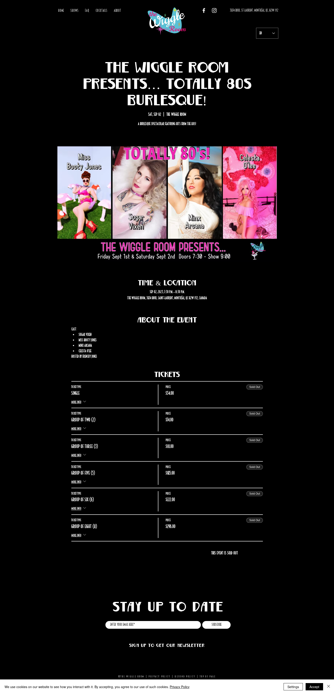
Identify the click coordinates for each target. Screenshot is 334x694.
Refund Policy (185, 676)
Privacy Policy (159, 676)
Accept (314, 686)
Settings (293, 686)
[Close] (328, 686)
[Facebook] (204, 10)
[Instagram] (214, 10)
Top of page (208, 676)
